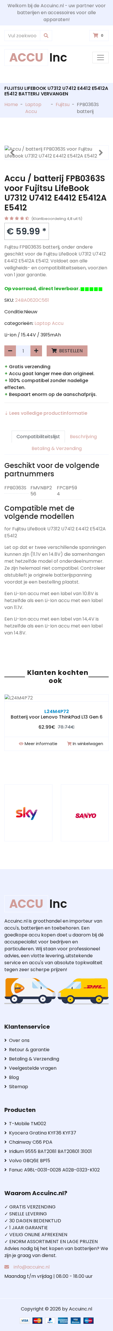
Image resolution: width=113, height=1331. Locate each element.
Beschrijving (83, 436)
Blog (14, 1077)
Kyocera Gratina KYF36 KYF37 (42, 1133)
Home (11, 104)
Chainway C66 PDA (30, 1142)
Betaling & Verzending (57, 448)
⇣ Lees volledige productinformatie (45, 413)
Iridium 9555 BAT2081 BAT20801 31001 (50, 1151)
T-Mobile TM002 (27, 1123)
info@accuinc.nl (32, 1267)
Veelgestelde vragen (33, 1068)
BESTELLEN (70, 350)
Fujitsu (63, 104)
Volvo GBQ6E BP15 (29, 1160)
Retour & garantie (29, 1049)
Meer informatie (41, 744)
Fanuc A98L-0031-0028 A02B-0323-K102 (54, 1170)
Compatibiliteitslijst (38, 436)
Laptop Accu (33, 108)
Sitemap (18, 1086)
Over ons (19, 1040)
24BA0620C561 (32, 300)
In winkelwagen (88, 744)
